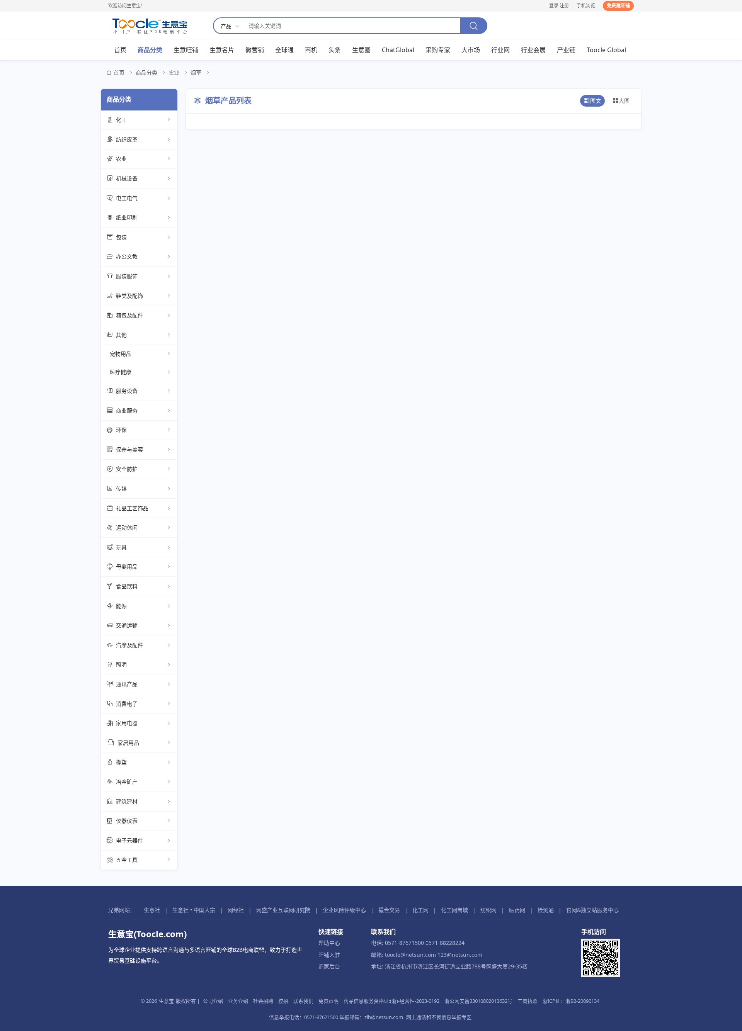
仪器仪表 (127, 820)
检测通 (546, 910)
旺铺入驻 (329, 954)
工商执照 (527, 1000)
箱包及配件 (129, 315)
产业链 (566, 50)
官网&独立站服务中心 (592, 910)
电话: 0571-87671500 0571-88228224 (418, 942)
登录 (553, 5)
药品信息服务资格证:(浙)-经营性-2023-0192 (391, 1000)
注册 (564, 5)
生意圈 (361, 50)
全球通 (284, 50)
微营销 (254, 50)
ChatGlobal (398, 50)
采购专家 (437, 50)
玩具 (121, 547)
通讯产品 (127, 684)
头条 (334, 50)
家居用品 (128, 742)
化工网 (420, 910)
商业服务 (127, 410)
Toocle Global (606, 50)
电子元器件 (129, 840)
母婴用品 (127, 566)
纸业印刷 (127, 217)
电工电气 (127, 198)
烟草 (196, 72)
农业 (173, 72)
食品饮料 (127, 586)
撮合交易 (389, 910)
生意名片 (221, 50)
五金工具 (127, 859)
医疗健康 (120, 371)
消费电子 (127, 703)
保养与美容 (129, 449)
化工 (121, 119)
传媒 (121, 488)
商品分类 (150, 50)
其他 (121, 334)
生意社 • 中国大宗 (193, 910)
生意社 (152, 910)
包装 (121, 237)
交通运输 (127, 625)
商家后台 (329, 966)
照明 (121, 664)
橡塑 (121, 762)
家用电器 (127, 723)
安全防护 (127, 468)
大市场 (470, 50)
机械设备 (127, 178)
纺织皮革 (127, 139)
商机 (311, 50)
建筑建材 (127, 801)
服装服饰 (127, 276)
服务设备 (127, 390)
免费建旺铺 (618, 5)
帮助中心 (329, 942)
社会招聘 (263, 1000)
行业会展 (533, 50)
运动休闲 (127, 527)
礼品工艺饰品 (132, 508)
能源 (121, 606)
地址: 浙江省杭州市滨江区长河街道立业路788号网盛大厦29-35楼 (449, 966)
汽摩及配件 (129, 645)
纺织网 (488, 910)
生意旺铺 (186, 50)
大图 (624, 100)
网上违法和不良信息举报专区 (438, 1017)
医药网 (517, 910)
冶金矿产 (127, 781)
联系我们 (303, 1000)
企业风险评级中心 (344, 910)
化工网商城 (454, 910)
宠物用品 (120, 353)
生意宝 (166, 1000)
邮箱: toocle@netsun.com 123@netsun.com (426, 954)
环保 (121, 429)
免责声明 (328, 1000)
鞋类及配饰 (129, 295)
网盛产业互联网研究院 (283, 910)
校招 (283, 1000)
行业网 (500, 50)
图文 (595, 100)
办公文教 (127, 256)
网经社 (236, 910)
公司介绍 (213, 1000)
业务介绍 (238, 1000)
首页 (120, 50)
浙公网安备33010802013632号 (478, 1000)
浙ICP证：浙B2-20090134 (571, 1000)
